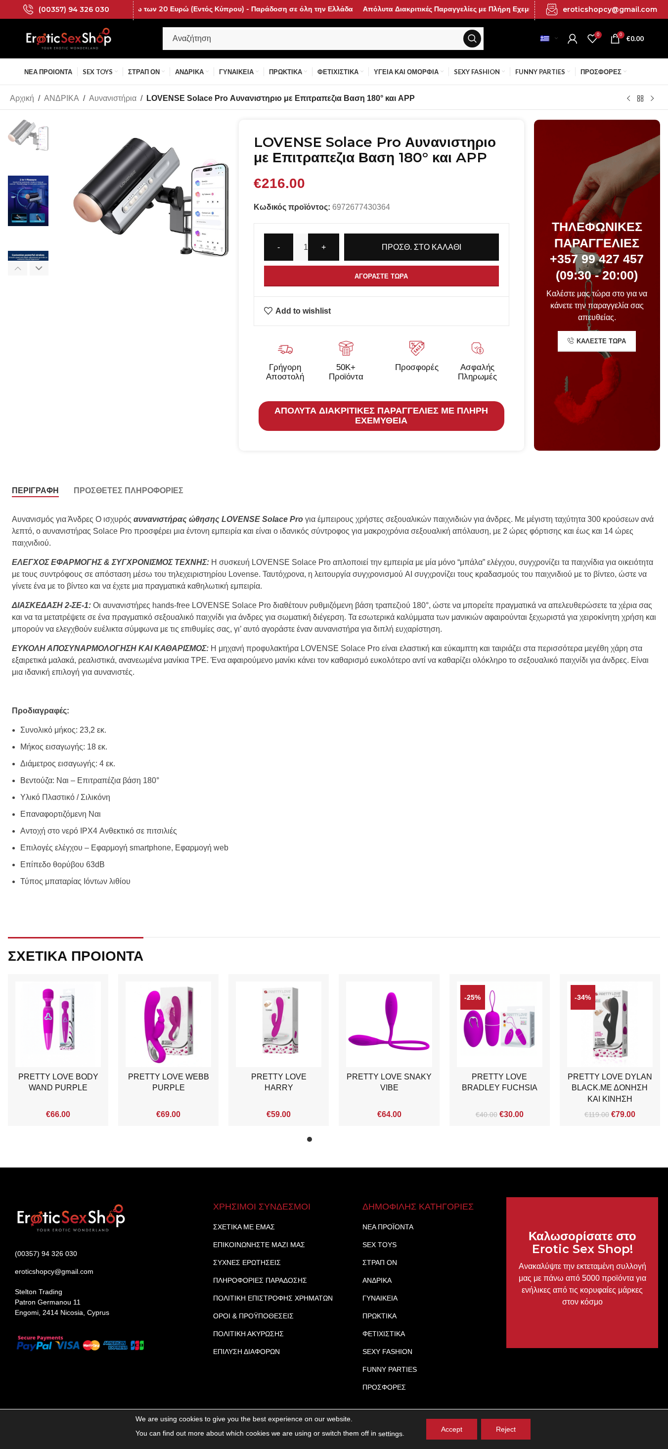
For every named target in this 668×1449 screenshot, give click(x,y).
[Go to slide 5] (349, 1142)
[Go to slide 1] (309, 1142)
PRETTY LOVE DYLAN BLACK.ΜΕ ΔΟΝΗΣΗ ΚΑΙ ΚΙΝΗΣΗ (610, 1088)
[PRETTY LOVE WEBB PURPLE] (168, 1024)
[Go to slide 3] (329, 1142)
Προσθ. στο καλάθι (421, 247)
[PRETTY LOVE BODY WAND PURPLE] (58, 1024)
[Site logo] (68, 38)
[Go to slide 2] (319, 1142)
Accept (451, 1429)
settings (390, 1434)
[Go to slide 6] (358, 1142)
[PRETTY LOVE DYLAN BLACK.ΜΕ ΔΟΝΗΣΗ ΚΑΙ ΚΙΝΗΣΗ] (610, 1024)
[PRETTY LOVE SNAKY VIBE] (389, 1024)
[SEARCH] (472, 38)
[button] (17, 268)
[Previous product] (628, 98)
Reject (506, 1429)
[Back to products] (640, 98)
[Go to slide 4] (339, 1142)
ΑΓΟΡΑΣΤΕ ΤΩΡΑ (381, 276)
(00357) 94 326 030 (74, 9)
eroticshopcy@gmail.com (610, 9)
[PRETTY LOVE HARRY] (278, 1024)
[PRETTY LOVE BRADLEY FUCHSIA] (499, 1024)
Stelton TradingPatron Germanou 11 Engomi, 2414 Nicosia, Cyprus (62, 1302)
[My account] (572, 38)
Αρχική (22, 98)
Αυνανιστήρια (112, 98)
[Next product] (652, 98)
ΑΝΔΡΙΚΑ (61, 98)
